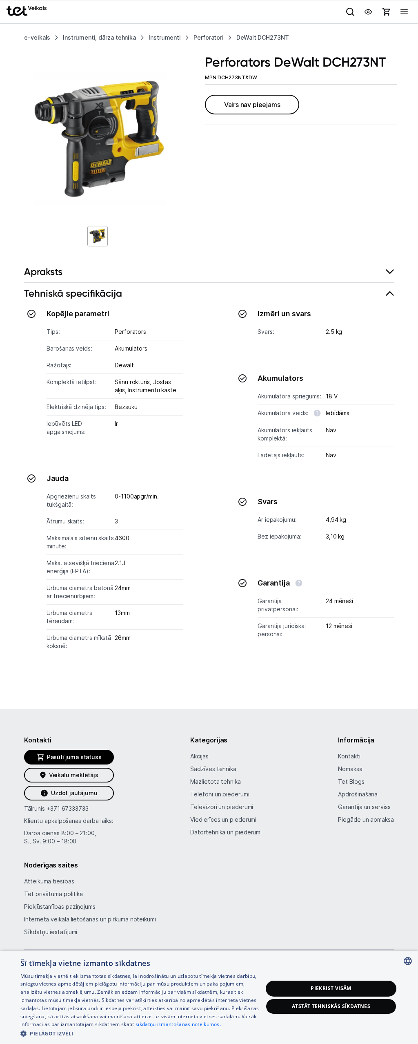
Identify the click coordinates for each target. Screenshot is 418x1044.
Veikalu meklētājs (73, 774)
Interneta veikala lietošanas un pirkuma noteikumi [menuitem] (90, 919)
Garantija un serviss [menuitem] (364, 806)
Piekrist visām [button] (331, 988)
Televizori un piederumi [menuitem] (221, 806)
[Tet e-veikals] (27, 11)
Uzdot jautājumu (74, 792)
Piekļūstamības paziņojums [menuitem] (60, 906)
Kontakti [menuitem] (349, 756)
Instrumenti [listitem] (165, 37)
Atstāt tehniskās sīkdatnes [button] (331, 1006)
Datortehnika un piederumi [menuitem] (226, 832)
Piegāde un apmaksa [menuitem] (366, 819)
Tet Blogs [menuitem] (351, 781)
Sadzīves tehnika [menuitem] (213, 768)
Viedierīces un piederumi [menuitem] (223, 819)
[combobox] (408, 961)
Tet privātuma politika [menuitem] (53, 893)
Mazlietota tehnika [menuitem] (215, 781)
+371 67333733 (68, 808)
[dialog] (209, 997)
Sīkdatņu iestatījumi (50, 931)
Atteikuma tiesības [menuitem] (49, 881)
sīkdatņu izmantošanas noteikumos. (178, 1024)
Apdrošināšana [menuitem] (358, 794)
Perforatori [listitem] (208, 37)
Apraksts (43, 271)
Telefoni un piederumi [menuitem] (219, 794)
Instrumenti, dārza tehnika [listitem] (99, 37)
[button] (141, 1033)
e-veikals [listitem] (37, 37)
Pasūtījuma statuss (74, 756)
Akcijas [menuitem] (199, 756)
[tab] (209, 272)
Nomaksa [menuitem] (350, 768)
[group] (100, 139)
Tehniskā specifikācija (73, 293)
